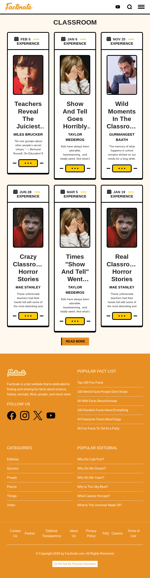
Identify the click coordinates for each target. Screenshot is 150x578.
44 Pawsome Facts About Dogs (99, 419)
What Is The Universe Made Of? (99, 505)
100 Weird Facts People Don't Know (102, 391)
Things (12, 496)
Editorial (13, 459)
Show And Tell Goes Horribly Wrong (75, 118)
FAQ (106, 533)
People (12, 477)
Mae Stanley (28, 287)
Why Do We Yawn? (90, 477)
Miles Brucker (28, 134)
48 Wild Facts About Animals (97, 401)
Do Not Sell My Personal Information (75, 563)
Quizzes (12, 468)
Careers (117, 533)
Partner (30, 533)
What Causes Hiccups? (93, 496)
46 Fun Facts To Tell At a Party (98, 428)
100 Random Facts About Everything (102, 410)
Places (12, 486)
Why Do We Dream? (91, 468)
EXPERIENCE (28, 43)
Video (11, 505)
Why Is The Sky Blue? (92, 486)
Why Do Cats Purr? (90, 459)
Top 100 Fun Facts (90, 382)
